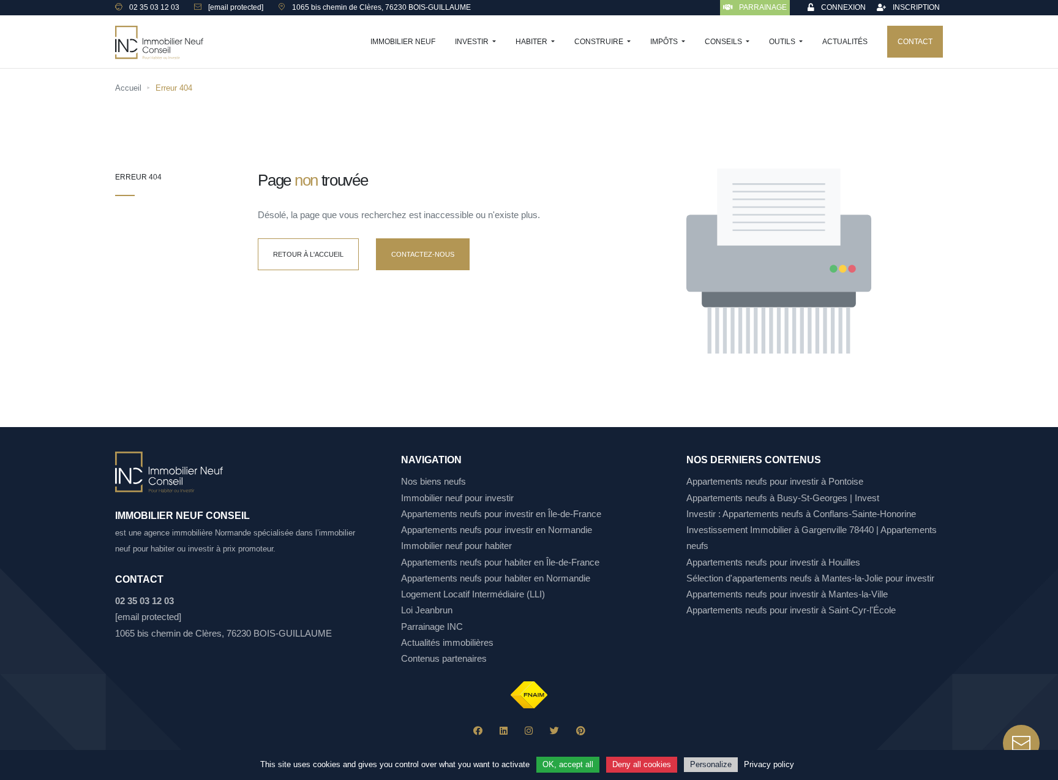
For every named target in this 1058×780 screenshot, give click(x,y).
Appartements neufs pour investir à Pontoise (774, 481)
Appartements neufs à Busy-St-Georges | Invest (782, 498)
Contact (915, 41)
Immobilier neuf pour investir (457, 498)
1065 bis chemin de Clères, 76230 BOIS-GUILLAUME (223, 633)
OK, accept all (567, 764)
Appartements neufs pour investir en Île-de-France (501, 514)
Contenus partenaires (444, 658)
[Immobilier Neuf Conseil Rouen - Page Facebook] (477, 730)
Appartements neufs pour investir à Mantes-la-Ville (787, 594)
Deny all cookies (641, 764)
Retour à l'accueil (308, 254)
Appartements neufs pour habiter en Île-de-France (500, 562)
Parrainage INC (432, 626)
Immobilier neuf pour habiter (456, 545)
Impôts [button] (665, 41)
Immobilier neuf (402, 41)
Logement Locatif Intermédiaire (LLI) (473, 594)
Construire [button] (599, 41)
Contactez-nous (422, 254)
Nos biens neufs (433, 481)
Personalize (711, 764)
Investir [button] (472, 41)
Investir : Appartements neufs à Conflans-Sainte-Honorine (801, 514)
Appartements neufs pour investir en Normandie (496, 529)
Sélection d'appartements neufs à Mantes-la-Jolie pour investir (810, 578)
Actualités (845, 41)
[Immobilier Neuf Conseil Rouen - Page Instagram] (529, 730)
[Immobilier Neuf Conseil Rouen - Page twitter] (554, 730)
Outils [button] (783, 41)
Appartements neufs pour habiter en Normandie (495, 578)
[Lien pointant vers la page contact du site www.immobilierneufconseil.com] (1021, 743)
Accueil (128, 88)
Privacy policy (769, 764)
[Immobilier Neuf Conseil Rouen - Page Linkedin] (504, 730)
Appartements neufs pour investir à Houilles (773, 562)
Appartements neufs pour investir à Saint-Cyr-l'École (791, 610)
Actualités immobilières (447, 642)
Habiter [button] (532, 41)
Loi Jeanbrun (426, 610)
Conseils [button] (724, 41)
